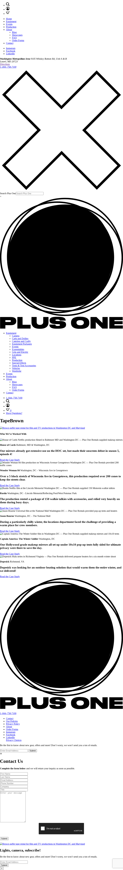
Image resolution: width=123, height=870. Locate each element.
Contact (9, 43)
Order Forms (18, 40)
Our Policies (12, 721)
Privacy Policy (13, 724)
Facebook (10, 51)
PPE (14, 357)
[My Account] (8, 9)
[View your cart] (8, 13)
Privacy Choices (13, 740)
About (9, 29)
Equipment (11, 21)
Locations (16, 354)
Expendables (18, 349)
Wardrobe (16, 371)
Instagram (10, 48)
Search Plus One (8, 193)
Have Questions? (14, 413)
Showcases (17, 35)
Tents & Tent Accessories (24, 365)
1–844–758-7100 (8, 67)
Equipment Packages (22, 344)
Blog (14, 32)
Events (9, 24)
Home (9, 18)
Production (11, 27)
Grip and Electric (20, 352)
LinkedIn (10, 53)
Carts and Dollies (20, 338)
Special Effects (19, 363)
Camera (15, 336)
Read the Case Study (10, 460)
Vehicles (16, 368)
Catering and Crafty (21, 341)
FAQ (14, 37)
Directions (5, 64)
